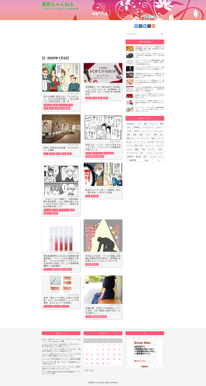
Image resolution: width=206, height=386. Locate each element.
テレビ (148, 134)
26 (119, 359)
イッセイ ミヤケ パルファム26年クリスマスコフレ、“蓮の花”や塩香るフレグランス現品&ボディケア (61, 350)
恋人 (142, 153)
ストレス (47, 210)
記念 (69, 154)
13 (86, 354)
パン (158, 160)
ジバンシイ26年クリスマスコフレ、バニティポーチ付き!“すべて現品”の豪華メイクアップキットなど (61, 355)
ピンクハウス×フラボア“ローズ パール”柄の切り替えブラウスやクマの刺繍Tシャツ (149, 68)
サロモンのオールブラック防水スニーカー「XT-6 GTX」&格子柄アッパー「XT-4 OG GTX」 (149, 55)
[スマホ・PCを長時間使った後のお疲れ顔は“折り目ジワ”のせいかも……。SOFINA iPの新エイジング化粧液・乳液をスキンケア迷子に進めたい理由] (130, 89)
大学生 (88, 317)
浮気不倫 (95, 196)
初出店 (88, 98)
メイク (139, 124)
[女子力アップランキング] (147, 17)
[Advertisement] (82, 39)
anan (146, 160)
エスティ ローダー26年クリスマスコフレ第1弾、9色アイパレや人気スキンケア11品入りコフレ (149, 96)
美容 (100, 98)
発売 (145, 124)
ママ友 (129, 131)
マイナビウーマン (143, 138)
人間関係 (136, 127)
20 (86, 359)
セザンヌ (57, 306)
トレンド (136, 142)
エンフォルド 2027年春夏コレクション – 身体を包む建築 (61, 359)
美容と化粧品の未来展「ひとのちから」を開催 (61, 149)
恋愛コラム (48, 213)
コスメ (160, 156)
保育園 (88, 264)
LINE (55, 105)
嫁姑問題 (133, 160)
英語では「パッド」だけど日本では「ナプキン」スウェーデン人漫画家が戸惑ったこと (103, 147)
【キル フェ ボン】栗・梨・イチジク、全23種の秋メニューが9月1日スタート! (61, 363)
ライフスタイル (132, 153)
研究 (64, 269)
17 (108, 354)
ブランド (129, 145)
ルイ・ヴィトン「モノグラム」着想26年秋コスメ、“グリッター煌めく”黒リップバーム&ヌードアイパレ (149, 109)
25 (114, 359)
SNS (161, 134)
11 (114, 350)
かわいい (159, 127)
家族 (72, 210)
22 (97, 359)
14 (92, 354)
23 (103, 359)
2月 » (92, 370)
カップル (151, 149)
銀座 (105, 98)
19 (119, 354)
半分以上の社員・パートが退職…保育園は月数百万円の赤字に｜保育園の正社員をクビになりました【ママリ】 (103, 258)
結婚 (57, 108)
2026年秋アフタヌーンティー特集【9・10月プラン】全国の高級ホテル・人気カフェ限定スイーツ (149, 75)
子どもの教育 (108, 153)
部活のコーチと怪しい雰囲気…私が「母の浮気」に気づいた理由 (103, 191)
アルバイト (62, 105)
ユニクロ (152, 156)
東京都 (138, 156)
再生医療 (57, 269)
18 (114, 354)
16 (103, 354)
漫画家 (95, 156)
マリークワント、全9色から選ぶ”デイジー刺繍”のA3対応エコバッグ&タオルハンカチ (149, 102)
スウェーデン (97, 153)
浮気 (144, 156)
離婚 (68, 108)
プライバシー (64, 210)
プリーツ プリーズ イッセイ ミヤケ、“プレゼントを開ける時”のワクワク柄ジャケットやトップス (61, 368)
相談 (161, 124)
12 (119, 350)
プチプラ (65, 306)
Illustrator (48, 105)
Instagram (130, 124)
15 (97, 354)
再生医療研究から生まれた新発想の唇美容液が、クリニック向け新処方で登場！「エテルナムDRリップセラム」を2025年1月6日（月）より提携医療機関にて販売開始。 (61, 260)
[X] (149, 26)
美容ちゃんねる (58, 4)
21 (92, 359)
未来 (58, 154)
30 (103, 363)
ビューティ (159, 153)
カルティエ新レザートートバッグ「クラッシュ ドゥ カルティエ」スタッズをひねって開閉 (61, 340)
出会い (160, 149)
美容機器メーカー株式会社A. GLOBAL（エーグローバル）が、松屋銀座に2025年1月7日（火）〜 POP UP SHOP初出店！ (103, 90)
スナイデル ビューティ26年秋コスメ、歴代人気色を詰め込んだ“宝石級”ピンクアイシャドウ (149, 82)
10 (108, 350)
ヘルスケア (159, 145)
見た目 (128, 142)
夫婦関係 (130, 156)
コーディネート (148, 127)
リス (46, 154)
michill (136, 131)
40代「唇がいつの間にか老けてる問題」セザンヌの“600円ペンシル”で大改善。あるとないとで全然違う (61, 300)
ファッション (158, 131)
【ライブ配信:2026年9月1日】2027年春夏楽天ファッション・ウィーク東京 (61, 373)
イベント (160, 138)
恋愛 (134, 134)
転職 (62, 108)
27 (86, 363)
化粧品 (52, 154)
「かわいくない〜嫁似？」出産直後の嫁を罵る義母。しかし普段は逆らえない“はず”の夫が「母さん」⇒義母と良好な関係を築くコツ (61, 202)
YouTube (151, 142)
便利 (141, 134)
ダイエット (153, 124)
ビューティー (146, 131)
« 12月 (86, 370)
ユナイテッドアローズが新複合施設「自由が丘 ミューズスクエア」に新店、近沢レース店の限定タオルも (149, 62)
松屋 (94, 98)
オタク (88, 153)
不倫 (143, 149)
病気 (51, 108)
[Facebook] (136, 26)
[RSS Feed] (153, 26)
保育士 (95, 264)
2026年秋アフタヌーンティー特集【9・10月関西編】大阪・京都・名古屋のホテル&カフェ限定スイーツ (149, 49)
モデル (129, 149)
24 (108, 359)
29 (97, 363)
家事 (155, 134)
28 (92, 363)
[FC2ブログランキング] (158, 17)
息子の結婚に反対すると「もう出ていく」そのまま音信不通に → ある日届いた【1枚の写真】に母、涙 (61, 99)
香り (141, 145)
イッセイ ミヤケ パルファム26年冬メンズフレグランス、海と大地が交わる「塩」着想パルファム (61, 345)
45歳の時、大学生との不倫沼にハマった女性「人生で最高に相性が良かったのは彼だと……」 (103, 310)
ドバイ (55, 210)
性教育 (88, 156)
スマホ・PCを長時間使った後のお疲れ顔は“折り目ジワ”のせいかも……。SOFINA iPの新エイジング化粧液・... (149, 89)
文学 (46, 108)
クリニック (48, 269)
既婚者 (95, 317)
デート (143, 142)
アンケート (149, 145)
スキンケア (48, 306)
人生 (70, 105)
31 (108, 363)
